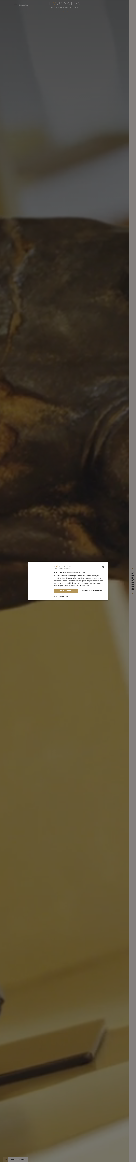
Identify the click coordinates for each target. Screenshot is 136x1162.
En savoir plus (84, 585)
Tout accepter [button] (66, 591)
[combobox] (103, 567)
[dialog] (68, 581)
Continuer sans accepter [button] (92, 591)
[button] (61, 596)
